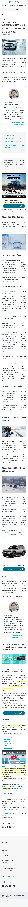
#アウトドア (4, 34)
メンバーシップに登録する (9, 876)
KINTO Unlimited (8, 748)
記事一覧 (8, 894)
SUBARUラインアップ (9, 743)
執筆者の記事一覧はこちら (18, 122)
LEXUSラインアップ (8, 741)
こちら (16, 702)
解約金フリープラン (18, 789)
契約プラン (16, 5)
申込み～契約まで (9, 813)
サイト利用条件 (5, 902)
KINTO (3, 725)
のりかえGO (16, 803)
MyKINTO (16, 697)
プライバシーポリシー (6, 900)
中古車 (5, 746)
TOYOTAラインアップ (9, 739)
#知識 (8, 34)
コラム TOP (4, 5)
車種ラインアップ (22, 5)
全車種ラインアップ (8, 737)
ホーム (3, 894)
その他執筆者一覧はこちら (18, 124)
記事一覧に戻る (7, 15)
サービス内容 (10, 5)
